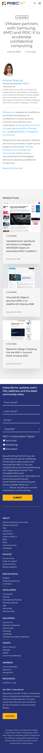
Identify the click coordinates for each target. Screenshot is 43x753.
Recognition (8, 672)
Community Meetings (12, 656)
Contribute (7, 584)
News (5, 542)
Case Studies (8, 628)
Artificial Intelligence (11, 625)
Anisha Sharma (13, 80)
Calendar (6, 650)
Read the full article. (13, 168)
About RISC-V (8, 534)
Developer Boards (10, 603)
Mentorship (7, 608)
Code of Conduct (10, 561)
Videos (5, 653)
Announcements (9, 545)
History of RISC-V (10, 537)
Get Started (7, 594)
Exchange (7, 631)
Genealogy (7, 548)
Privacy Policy (8, 558)
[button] (39, 3)
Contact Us (7, 531)
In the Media (22, 17)
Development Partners (12, 600)
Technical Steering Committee (15, 522)
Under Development (11, 581)
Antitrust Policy (9, 564)
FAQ (4, 528)
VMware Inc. (9, 112)
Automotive (8, 622)
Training (6, 597)
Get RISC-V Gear (9, 683)
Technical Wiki (9, 611)
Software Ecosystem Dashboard (16, 637)
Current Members (10, 667)
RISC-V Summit (9, 647)
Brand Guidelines (10, 567)
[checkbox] (21, 445)
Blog (5, 539)
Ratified (6, 578)
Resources (7, 670)
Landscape (7, 634)
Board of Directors (10, 525)
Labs (4, 605)
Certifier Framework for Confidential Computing (18, 150)
